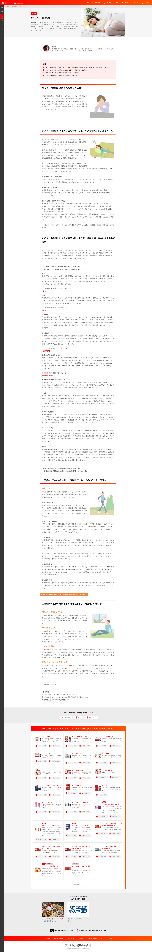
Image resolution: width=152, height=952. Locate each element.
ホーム (7, 6)
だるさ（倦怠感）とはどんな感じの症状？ (56, 67)
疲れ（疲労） (67, 717)
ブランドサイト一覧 (58, 938)
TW (2, 29)
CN (2, 25)
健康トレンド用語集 (131, 2)
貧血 (44, 291)
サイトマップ (108, 938)
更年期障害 (46, 351)
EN (2, 20)
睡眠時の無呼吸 (48, 375)
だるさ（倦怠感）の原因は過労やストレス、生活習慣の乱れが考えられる (89, 67)
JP (2, 16)
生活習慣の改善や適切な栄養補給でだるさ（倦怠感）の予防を (61, 75)
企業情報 (47, 938)
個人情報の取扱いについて (94, 938)
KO (2, 34)
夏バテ (79, 717)
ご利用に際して (70, 938)
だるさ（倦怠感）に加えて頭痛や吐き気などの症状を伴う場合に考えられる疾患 (65, 70)
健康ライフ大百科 (112, 2)
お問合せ (81, 938)
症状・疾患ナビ (95, 2)
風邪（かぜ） (47, 310)
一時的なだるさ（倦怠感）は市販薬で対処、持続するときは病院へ (62, 72)
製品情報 (147, 2)
